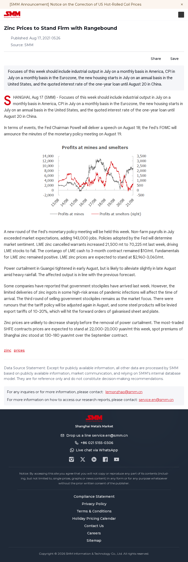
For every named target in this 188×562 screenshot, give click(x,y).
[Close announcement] (181, 4)
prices (19, 350)
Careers (94, 533)
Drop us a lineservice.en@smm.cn (97, 435)
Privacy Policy (94, 504)
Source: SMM (22, 45)
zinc (7, 350)
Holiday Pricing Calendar (94, 518)
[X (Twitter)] (82, 459)
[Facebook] (105, 459)
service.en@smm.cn (156, 400)
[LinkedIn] (94, 459)
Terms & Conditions (94, 511)
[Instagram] (71, 459)
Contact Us (94, 526)
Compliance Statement (94, 496)
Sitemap (94, 540)
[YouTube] (116, 459)
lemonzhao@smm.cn (124, 392)
